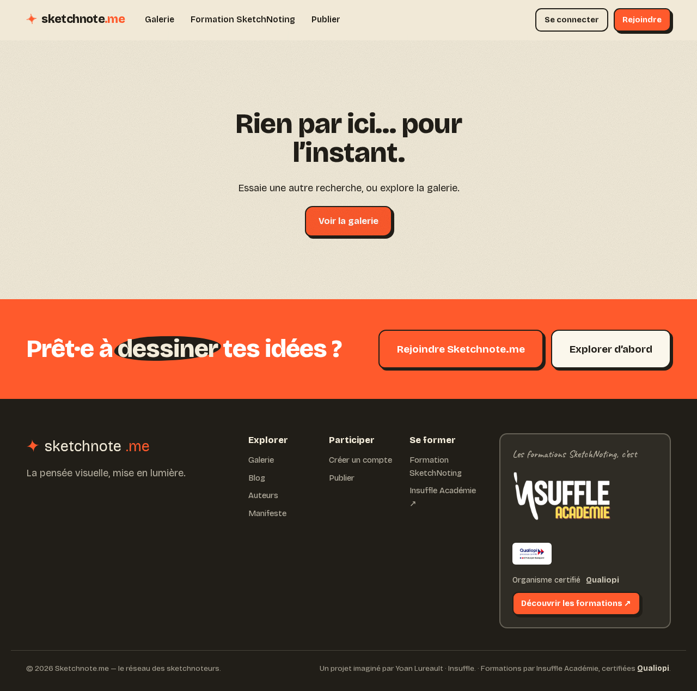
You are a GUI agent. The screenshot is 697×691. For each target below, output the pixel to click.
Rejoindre (642, 20)
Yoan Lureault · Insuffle (434, 668)
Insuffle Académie (567, 668)
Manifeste (267, 513)
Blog (256, 478)
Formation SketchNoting (243, 19)
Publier (325, 19)
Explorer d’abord (611, 349)
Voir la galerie (348, 221)
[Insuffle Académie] (561, 499)
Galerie (159, 19)
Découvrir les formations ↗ (576, 603)
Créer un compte (360, 460)
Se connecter (572, 20)
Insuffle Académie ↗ (442, 497)
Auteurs (263, 495)
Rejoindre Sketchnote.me (461, 349)
